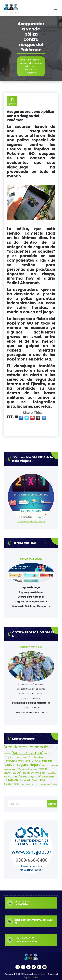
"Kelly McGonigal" (48, 777)
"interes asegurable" (30, 776)
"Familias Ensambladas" (33, 772)
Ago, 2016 (12, 101)
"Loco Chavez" (26, 785)
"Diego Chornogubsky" (50, 765)
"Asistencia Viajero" (27, 752)
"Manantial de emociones (40, 785)
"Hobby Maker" (52, 773)
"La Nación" (11, 780)
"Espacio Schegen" (27, 769)
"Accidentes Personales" (28, 747)
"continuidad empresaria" (17, 760)
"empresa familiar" (10, 769)
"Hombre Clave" (11, 776)
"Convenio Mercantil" (41, 760)
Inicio (22, 59)
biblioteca (33, 59)
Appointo (33, 977)
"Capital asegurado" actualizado (25, 757)
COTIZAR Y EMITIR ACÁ (31, 647)
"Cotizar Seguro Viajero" (22, 764)
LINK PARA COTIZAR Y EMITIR (31, 521)
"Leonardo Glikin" (29, 780)
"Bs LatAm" (47, 753)
